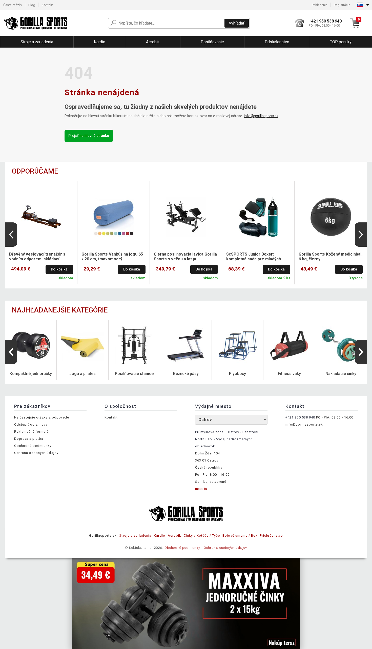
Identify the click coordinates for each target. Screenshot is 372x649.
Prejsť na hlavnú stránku (88, 136)
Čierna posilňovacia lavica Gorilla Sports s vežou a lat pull (185, 256)
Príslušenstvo (271, 535)
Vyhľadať (236, 23)
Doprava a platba (29, 439)
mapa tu (201, 489)
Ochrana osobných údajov (36, 453)
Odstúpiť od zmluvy (31, 424)
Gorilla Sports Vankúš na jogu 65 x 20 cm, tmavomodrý (112, 256)
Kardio (159, 535)
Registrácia (342, 5)
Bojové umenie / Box (239, 535)
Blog (31, 5)
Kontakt (47, 5)
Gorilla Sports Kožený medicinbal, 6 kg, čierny (330, 256)
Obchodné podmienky (33, 446)
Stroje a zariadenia (135, 535)
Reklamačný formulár (32, 431)
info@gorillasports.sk (261, 116)
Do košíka (59, 269)
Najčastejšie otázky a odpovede (41, 417)
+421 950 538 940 (300, 417)
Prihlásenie (319, 5)
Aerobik (174, 535)
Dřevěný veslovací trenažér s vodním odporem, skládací (37, 256)
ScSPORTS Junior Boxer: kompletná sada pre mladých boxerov (253, 257)
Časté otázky (12, 5)
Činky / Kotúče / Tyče (202, 535)
